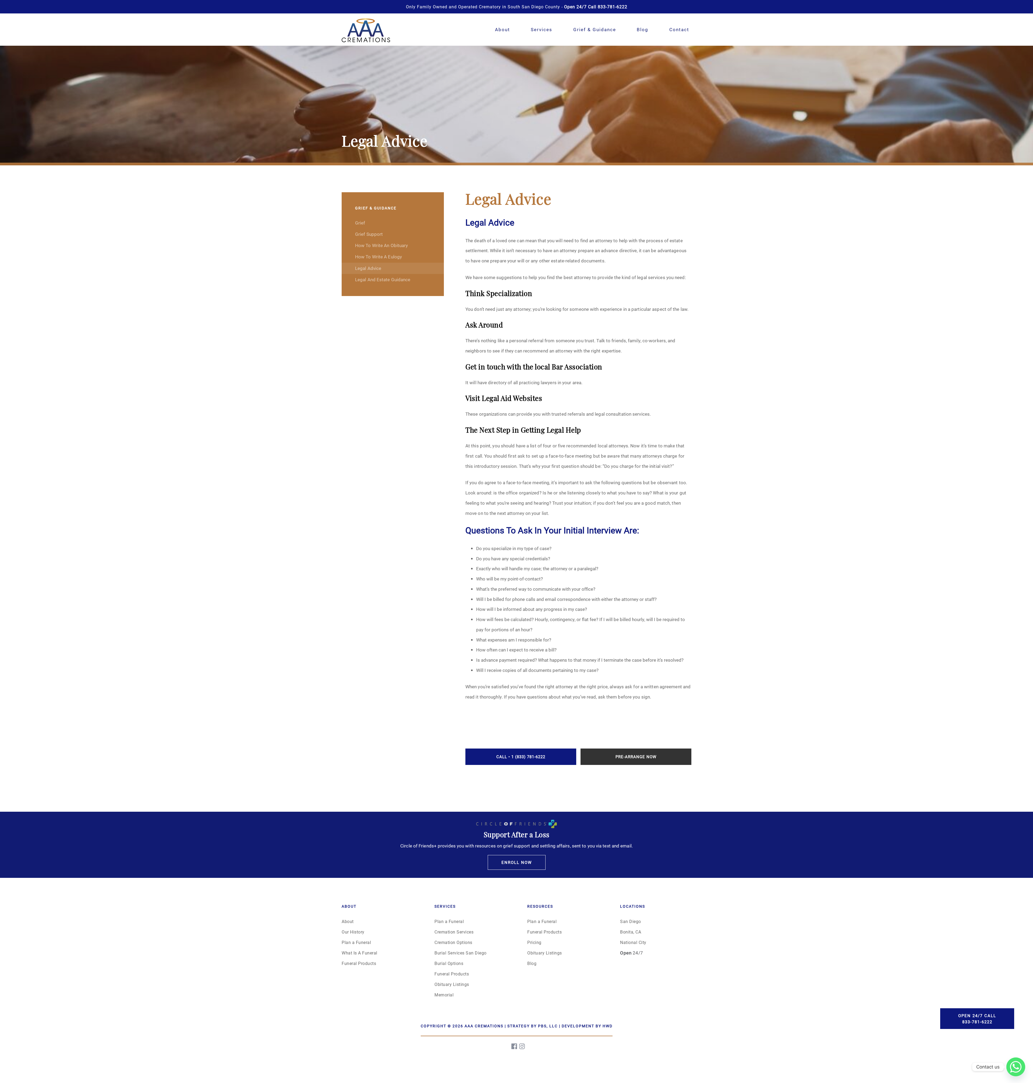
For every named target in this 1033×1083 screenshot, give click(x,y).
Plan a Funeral (356, 942)
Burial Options (448, 963)
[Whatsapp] (1015, 1066)
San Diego (630, 921)
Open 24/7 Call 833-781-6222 (977, 1018)
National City (633, 942)
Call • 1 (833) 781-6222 (520, 756)
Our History (353, 932)
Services (541, 29)
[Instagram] (522, 1046)
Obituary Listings (451, 984)
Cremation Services (453, 932)
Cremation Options (453, 942)
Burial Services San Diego (460, 953)
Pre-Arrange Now (635, 756)
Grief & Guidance (594, 29)
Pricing (534, 942)
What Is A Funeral (359, 953)
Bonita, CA (630, 932)
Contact (679, 29)
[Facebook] (514, 1046)
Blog (642, 29)
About (502, 29)
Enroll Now (516, 862)
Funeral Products (359, 963)
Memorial (444, 995)
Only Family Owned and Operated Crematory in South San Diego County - (516, 6)
